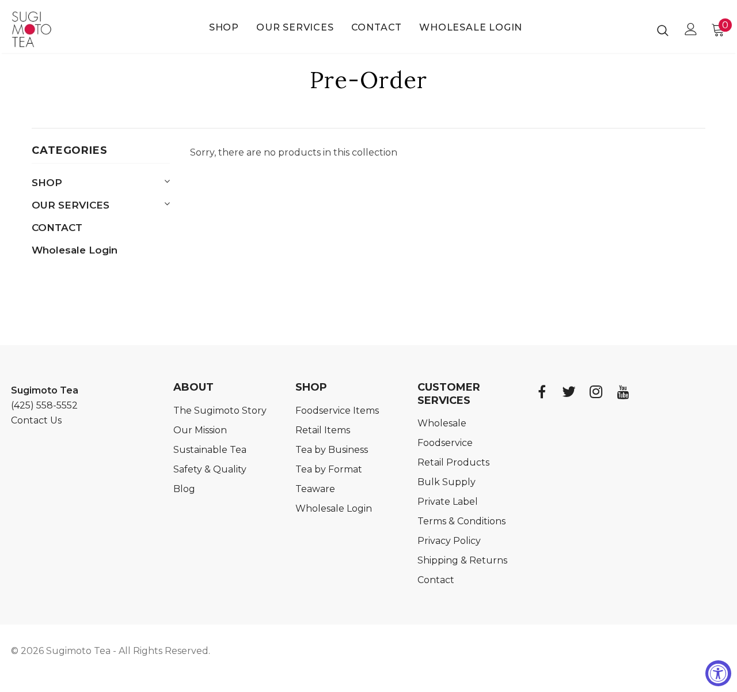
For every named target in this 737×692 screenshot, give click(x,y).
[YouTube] (623, 391)
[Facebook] (541, 391)
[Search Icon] (662, 30)
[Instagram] (596, 391)
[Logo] (51, 29)
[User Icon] (691, 29)
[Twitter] (569, 391)
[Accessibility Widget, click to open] (718, 673)
